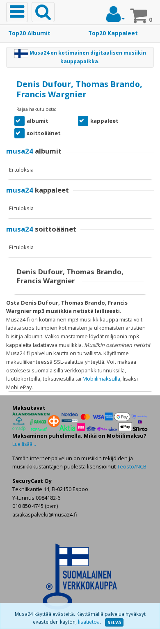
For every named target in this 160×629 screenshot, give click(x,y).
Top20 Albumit (29, 33)
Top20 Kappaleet (113, 33)
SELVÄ (114, 622)
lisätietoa (89, 622)
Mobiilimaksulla (101, 378)
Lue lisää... (24, 444)
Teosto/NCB (131, 466)
